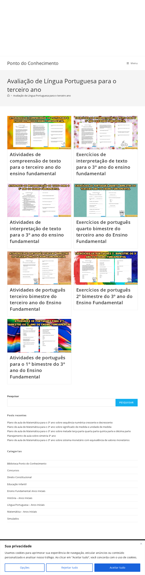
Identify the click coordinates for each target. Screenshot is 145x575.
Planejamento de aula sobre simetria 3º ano (31, 435)
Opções (24, 567)
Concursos (13, 470)
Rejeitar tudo (69, 567)
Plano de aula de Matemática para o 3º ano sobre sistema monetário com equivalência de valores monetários (68, 440)
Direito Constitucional (19, 477)
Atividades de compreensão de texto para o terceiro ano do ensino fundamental (35, 164)
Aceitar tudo (117, 567)
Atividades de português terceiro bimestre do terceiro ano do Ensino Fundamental (38, 299)
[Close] (141, 543)
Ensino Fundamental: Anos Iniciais (26, 491)
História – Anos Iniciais (19, 498)
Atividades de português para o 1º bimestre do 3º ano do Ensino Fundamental (38, 367)
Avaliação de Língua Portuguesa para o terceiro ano (42, 95)
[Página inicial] (8, 95)
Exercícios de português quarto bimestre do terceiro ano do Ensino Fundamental (103, 231)
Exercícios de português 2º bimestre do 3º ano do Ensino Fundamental (104, 296)
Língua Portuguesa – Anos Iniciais (26, 505)
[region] (72, 557)
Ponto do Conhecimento (33, 63)
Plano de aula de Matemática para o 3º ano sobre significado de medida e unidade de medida (59, 427)
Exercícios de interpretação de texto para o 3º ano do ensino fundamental (103, 164)
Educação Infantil (16, 484)
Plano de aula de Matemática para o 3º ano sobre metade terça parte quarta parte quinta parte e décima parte (69, 431)
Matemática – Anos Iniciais (22, 511)
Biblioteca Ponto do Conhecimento (26, 463)
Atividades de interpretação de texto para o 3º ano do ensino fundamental (37, 231)
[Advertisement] (72, 26)
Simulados (13, 518)
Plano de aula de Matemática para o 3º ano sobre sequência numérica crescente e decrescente (60, 422)
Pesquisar (13, 396)
